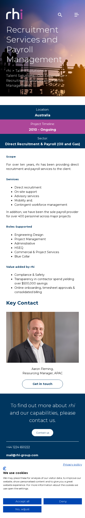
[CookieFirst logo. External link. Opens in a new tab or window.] (4, 468)
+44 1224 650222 (18, 447)
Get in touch (42, 384)
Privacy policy (72, 464)
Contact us (42, 432)
